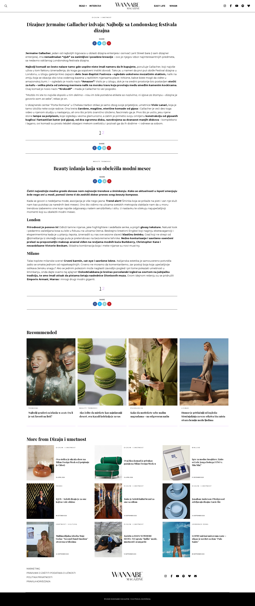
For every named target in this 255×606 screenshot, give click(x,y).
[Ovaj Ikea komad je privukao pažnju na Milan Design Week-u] (108, 463)
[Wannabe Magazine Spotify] (242, 6)
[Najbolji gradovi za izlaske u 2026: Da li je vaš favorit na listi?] (51, 372)
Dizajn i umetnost (102, 17)
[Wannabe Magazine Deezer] (248, 6)
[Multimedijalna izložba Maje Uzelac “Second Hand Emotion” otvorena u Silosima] (40, 539)
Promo (59, 486)
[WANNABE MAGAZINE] (127, 580)
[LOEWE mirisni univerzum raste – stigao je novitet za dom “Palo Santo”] (176, 539)
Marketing (33, 568)
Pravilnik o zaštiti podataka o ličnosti (51, 573)
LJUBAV (185, 408)
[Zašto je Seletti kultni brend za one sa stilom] (108, 501)
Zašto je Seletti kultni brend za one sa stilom (139, 500)
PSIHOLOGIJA (136, 408)
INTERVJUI (95, 6)
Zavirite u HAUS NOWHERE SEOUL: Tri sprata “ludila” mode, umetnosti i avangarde (140, 539)
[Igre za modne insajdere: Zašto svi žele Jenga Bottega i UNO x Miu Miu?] (176, 463)
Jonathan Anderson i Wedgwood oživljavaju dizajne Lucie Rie (208, 500)
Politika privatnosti (39, 577)
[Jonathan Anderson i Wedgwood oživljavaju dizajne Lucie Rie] (176, 501)
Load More (128, 316)
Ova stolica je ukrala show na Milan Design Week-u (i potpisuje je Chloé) (72, 462)
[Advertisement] (200, 34)
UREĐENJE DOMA (200, 524)
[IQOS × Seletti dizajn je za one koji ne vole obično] (40, 501)
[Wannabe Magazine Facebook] (230, 6)
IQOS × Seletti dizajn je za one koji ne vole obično (71, 500)
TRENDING (33, 408)
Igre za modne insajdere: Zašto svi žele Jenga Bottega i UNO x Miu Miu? (207, 462)
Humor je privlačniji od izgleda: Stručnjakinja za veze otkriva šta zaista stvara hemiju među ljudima (203, 416)
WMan (173, 6)
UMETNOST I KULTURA (66, 524)
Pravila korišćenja (38, 581)
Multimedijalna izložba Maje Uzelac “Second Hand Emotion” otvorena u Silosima (72, 539)
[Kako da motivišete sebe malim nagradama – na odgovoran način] (153, 372)
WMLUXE (196, 447)
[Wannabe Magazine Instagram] (224, 6)
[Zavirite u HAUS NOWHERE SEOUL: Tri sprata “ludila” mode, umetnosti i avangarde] (108, 539)
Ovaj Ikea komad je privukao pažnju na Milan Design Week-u (140, 462)
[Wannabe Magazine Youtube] (236, 6)
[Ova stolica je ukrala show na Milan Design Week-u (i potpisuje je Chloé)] (40, 463)
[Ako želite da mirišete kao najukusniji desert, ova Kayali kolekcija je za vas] (102, 372)
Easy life (159, 6)
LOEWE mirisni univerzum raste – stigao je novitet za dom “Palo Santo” (209, 539)
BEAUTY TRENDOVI (102, 161)
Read (82, 6)
